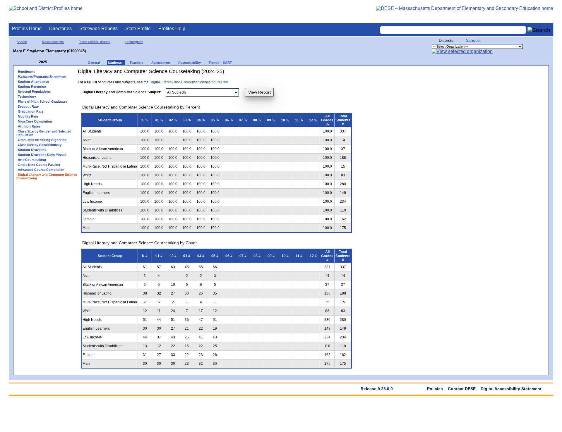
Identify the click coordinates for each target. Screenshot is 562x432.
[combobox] (453, 30)
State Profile (138, 28)
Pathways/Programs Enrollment (42, 76)
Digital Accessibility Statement (511, 388)
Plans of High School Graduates (42, 101)
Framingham (134, 42)
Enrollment (26, 71)
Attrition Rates (29, 126)
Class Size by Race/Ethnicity (39, 145)
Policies (435, 388)
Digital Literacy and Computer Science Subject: (122, 92)
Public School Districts (94, 42)
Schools (473, 40)
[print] (287, 73)
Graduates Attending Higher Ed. (42, 140)
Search (22, 42)
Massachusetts (53, 42)
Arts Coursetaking (32, 159)
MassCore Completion (35, 121)
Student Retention (32, 86)
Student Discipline (32, 150)
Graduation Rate (30, 111)
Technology (27, 96)
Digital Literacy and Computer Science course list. (189, 82)
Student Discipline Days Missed (42, 154)
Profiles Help (171, 28)
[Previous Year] (35, 62)
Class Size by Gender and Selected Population (43, 133)
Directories (60, 28)
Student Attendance (33, 81)
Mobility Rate (28, 116)
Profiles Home (27, 28)
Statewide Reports (98, 28)
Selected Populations (34, 91)
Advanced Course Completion (41, 169)
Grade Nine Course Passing (39, 164)
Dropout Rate (28, 106)
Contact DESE (462, 388)
